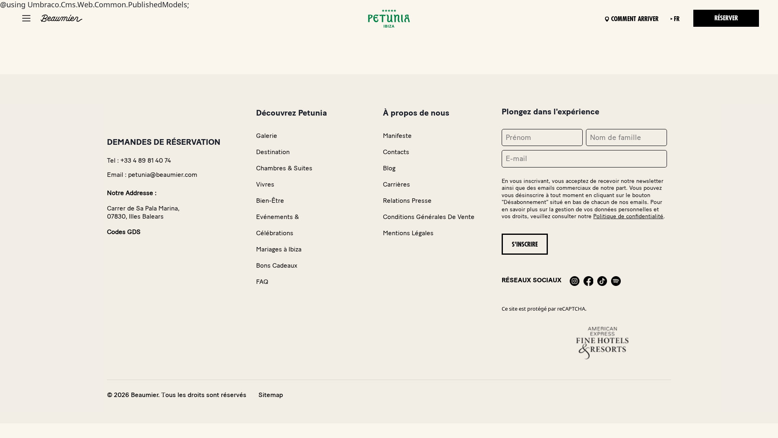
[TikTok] (602, 280)
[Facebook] (588, 280)
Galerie (266, 136)
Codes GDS (124, 232)
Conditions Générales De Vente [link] (428, 217)
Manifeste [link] (397, 136)
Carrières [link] (396, 184)
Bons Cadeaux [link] (276, 265)
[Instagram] (574, 280)
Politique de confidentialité (628, 216)
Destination (273, 152)
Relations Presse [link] (407, 200)
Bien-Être (270, 200)
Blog (389, 168)
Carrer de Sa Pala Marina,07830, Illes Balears (143, 212)
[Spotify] (616, 280)
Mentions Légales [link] (408, 233)
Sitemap (271, 395)
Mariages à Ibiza (278, 249)
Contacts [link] (396, 152)
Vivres (265, 184)
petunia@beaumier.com (162, 174)
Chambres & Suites (284, 168)
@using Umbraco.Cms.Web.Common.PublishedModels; (369, 199)
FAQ (262, 282)
